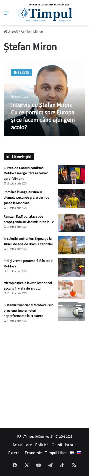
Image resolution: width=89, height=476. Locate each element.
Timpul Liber (56, 452)
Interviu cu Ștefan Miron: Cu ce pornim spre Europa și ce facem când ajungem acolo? (43, 116)
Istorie (70, 444)
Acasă (12, 31)
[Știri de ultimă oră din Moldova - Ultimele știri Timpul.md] (44, 12)
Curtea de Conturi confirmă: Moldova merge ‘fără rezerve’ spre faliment (26, 173)
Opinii (57, 444)
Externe (15, 452)
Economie (33, 452)
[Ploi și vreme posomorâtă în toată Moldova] (71, 267)
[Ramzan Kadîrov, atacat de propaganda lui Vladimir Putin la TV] (71, 223)
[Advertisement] (44, 375)
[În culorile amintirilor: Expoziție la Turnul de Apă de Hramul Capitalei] (71, 245)
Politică (41, 444)
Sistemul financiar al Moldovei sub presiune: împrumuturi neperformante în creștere (29, 310)
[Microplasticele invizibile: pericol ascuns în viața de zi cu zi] (71, 289)
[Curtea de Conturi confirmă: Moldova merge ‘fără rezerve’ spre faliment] (71, 174)
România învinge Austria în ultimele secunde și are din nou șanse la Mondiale (26, 197)
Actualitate (22, 444)
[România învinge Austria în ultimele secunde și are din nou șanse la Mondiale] (71, 198)
